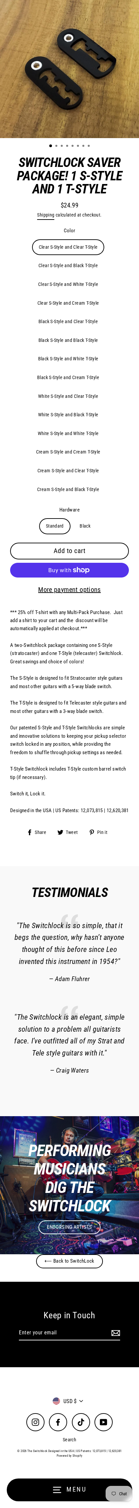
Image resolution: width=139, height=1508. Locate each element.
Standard (55, 526)
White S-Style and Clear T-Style (68, 396)
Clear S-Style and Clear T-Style (68, 247)
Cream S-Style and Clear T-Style (68, 470)
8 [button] (89, 146)
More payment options (69, 590)
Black (85, 526)
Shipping (45, 215)
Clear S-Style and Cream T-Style (68, 303)
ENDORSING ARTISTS (69, 1227)
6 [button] (78, 146)
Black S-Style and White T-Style (68, 358)
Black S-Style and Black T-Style (68, 340)
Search (69, 1439)
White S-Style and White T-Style (68, 433)
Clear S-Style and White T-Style (68, 284)
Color (70, 231)
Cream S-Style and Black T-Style (68, 489)
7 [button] (84, 146)
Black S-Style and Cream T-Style (68, 377)
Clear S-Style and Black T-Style (68, 265)
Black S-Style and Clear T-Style (68, 321)
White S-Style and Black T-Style (68, 414)
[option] (69, 69)
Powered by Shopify (70, 1455)
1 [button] (51, 146)
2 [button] (57, 146)
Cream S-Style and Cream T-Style (68, 452)
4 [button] (68, 146)
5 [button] (73, 146)
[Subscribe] (114, 1333)
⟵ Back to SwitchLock (69, 1261)
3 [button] (62, 146)
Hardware (69, 510)
